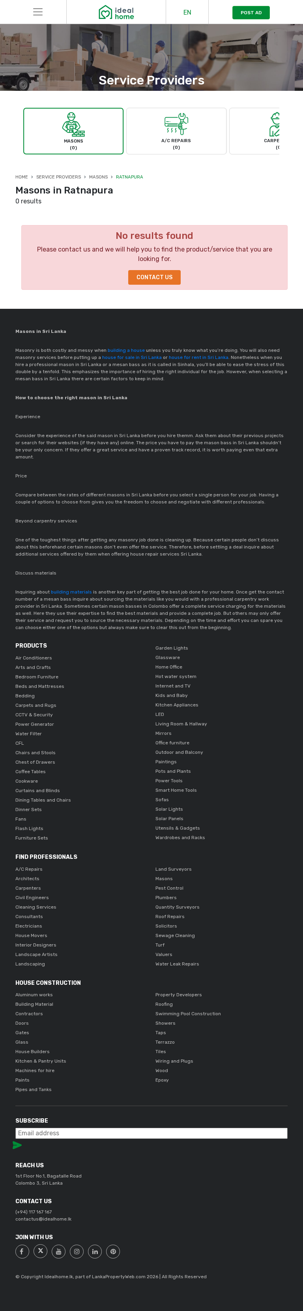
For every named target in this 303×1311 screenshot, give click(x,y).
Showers (165, 1023)
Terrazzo (165, 1042)
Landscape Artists (36, 954)
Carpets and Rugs (35, 705)
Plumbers (166, 897)
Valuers (163, 954)
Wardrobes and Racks (180, 837)
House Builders (32, 1051)
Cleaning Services (35, 907)
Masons (98, 177)
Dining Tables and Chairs (43, 800)
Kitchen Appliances (176, 705)
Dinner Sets (28, 809)
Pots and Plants (173, 771)
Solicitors (166, 926)
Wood (161, 1070)
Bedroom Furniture (36, 677)
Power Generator (34, 724)
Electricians (28, 926)
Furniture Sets (31, 838)
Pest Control (169, 888)
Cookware (26, 781)
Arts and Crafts (33, 667)
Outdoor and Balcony (179, 752)
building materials (71, 592)
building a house (126, 350)
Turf (160, 945)
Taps (160, 1032)
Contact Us (154, 277)
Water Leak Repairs (177, 964)
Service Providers (58, 177)
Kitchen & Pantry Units (40, 1061)
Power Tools (169, 780)
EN (187, 12)
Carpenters (28, 888)
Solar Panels (169, 818)
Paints (22, 1080)
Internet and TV (173, 686)
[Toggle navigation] (37, 12)
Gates (22, 1032)
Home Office (168, 667)
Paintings (166, 761)
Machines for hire (34, 1070)
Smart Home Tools (176, 790)
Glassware (167, 657)
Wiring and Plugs (174, 1061)
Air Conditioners (33, 658)
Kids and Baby (171, 695)
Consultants (29, 916)
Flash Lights (29, 828)
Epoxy (162, 1080)
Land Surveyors (173, 869)
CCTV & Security (34, 714)
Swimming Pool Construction (188, 1013)
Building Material (34, 1004)
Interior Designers (35, 945)
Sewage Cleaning (175, 935)
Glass (21, 1042)
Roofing (164, 1004)
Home (21, 177)
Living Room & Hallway (181, 724)
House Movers (31, 935)
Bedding (25, 696)
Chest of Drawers (35, 762)
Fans (20, 819)
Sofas (162, 799)
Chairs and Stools (35, 752)
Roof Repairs (170, 916)
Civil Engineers (32, 897)
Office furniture (172, 743)
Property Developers (178, 994)
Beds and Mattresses (39, 686)
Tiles (160, 1051)
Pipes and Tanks (33, 1089)
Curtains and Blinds (37, 790)
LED (159, 714)
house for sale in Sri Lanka (132, 357)
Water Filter (28, 733)
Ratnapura (129, 177)
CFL (19, 743)
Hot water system (175, 676)
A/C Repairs (29, 869)
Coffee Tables (30, 771)
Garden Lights (171, 648)
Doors (22, 1023)
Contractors (29, 1013)
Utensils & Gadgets (177, 828)
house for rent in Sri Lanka (198, 357)
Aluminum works (34, 994)
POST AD (251, 12)
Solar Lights (169, 809)
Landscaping (30, 964)
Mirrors (163, 733)
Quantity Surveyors (177, 907)
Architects (27, 878)
